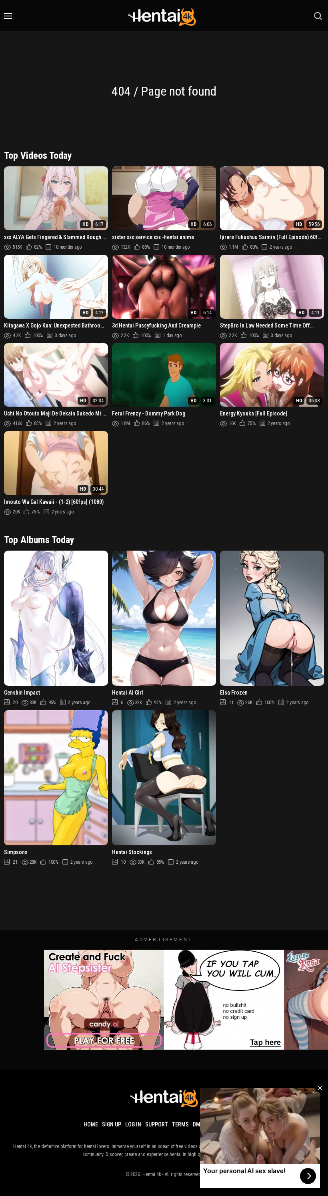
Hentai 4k (151, 1174)
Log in (133, 1124)
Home (91, 1124)
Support (156, 1124)
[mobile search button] (318, 16)
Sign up (111, 1124)
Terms (180, 1124)
